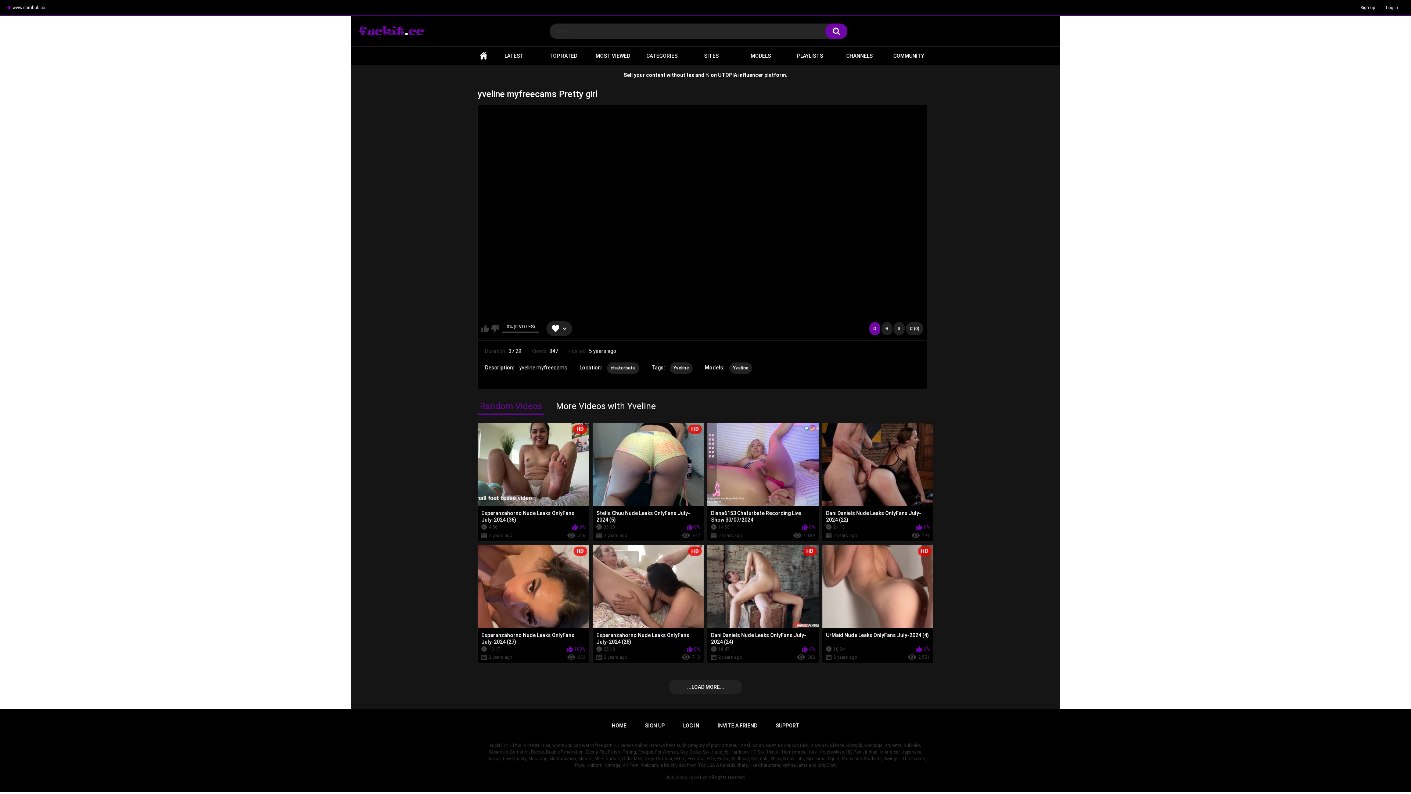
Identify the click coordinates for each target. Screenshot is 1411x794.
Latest (514, 56)
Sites (711, 56)
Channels (859, 56)
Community (908, 56)
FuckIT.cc (698, 777)
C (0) (914, 328)
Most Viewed (613, 56)
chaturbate (623, 368)
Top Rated (563, 56)
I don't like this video (495, 328)
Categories (662, 56)
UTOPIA (727, 75)
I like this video (485, 328)
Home (483, 56)
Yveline (681, 368)
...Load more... (705, 687)
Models (761, 56)
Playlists (810, 56)
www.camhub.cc (28, 7)
